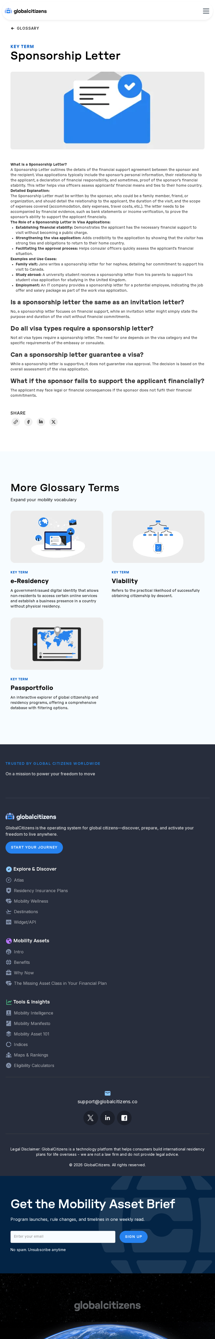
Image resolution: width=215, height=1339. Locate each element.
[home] (26, 11)
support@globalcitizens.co (107, 1101)
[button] (205, 11)
